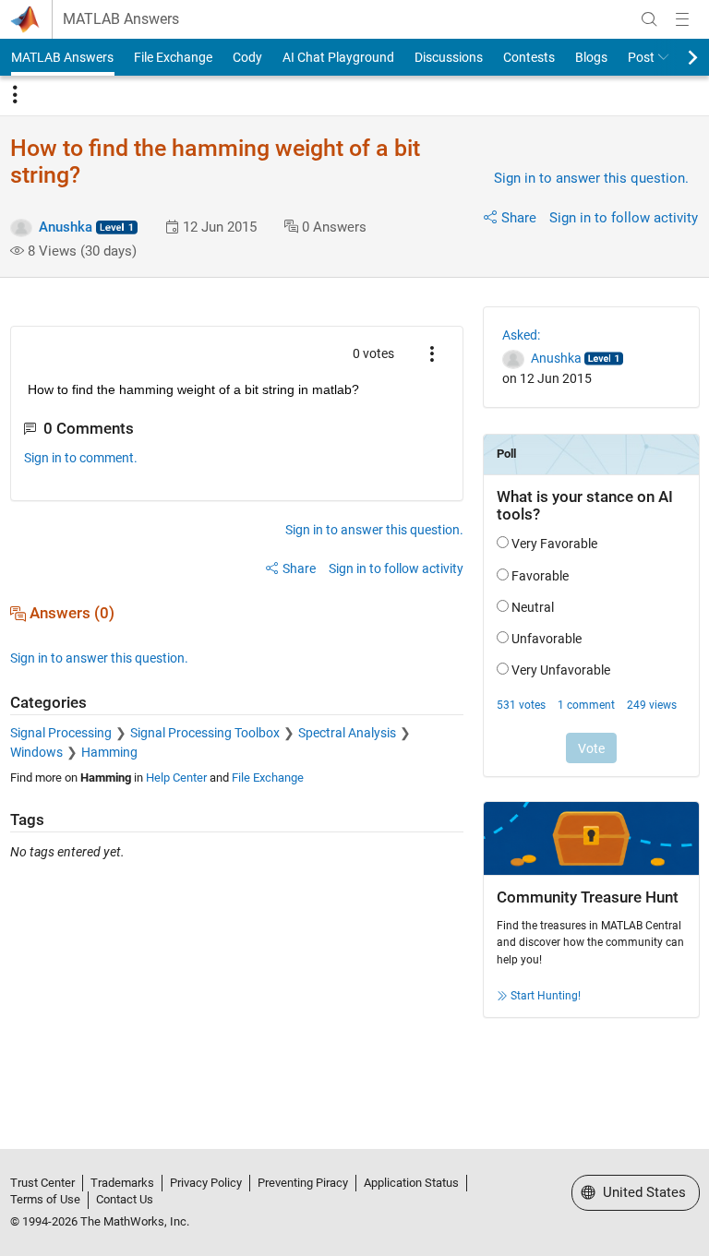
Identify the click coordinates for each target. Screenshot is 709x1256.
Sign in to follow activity (623, 217)
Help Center (176, 777)
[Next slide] (677, 57)
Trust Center (42, 1183)
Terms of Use (45, 1199)
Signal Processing (61, 732)
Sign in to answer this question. (591, 178)
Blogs (591, 57)
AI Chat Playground (338, 57)
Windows (36, 752)
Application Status (411, 1183)
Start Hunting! (546, 995)
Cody (247, 57)
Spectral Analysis (347, 732)
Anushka (65, 227)
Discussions (449, 57)
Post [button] (641, 57)
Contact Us (124, 1199)
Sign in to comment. (81, 457)
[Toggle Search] (649, 19)
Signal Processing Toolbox (205, 732)
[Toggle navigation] (15, 95)
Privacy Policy (206, 1183)
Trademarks (122, 1183)
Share (518, 217)
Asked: (521, 335)
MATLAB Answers (121, 19)
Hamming (109, 752)
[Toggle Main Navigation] (682, 19)
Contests (529, 57)
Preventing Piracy (303, 1183)
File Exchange (173, 57)
